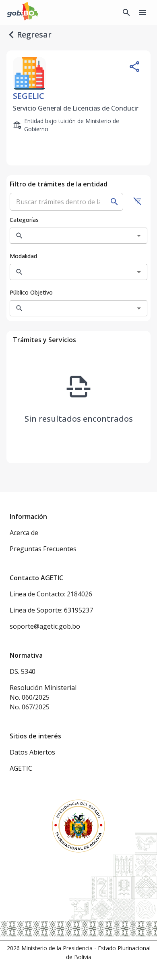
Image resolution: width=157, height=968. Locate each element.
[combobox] (72, 235)
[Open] (139, 235)
